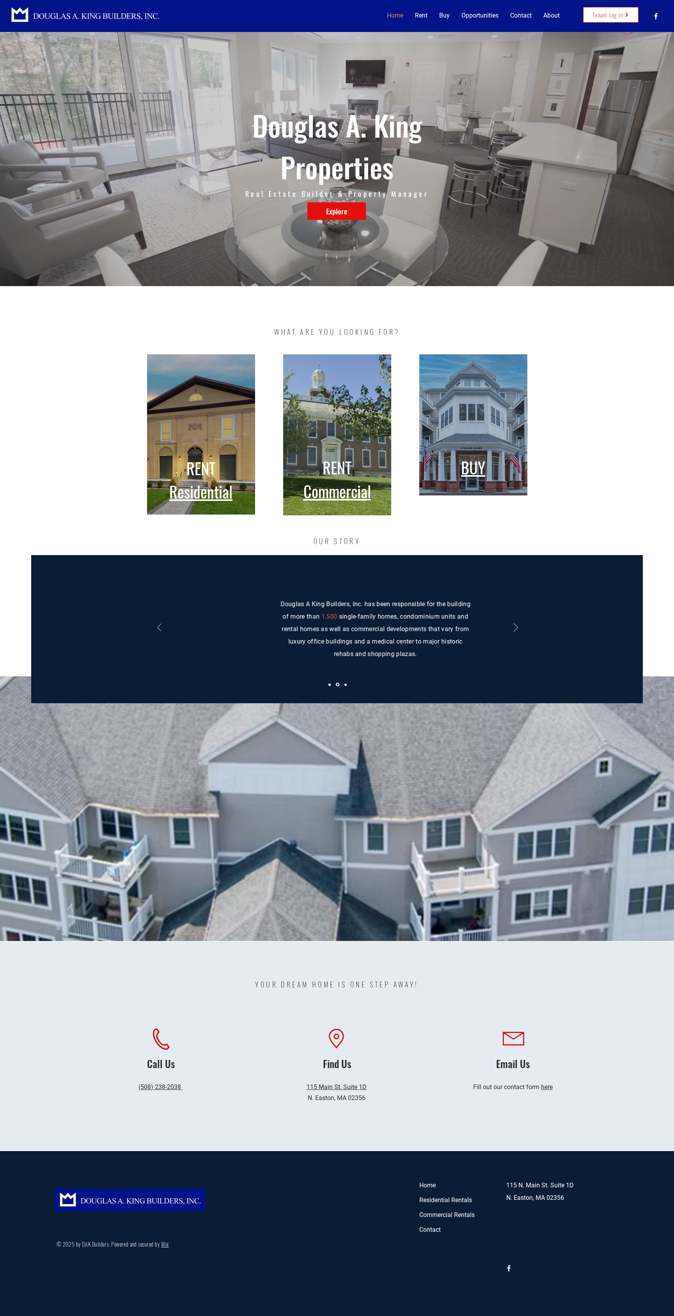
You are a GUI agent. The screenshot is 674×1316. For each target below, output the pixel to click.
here (547, 1087)
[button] (421, 15)
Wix (165, 1244)
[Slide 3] (345, 684)
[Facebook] (656, 16)
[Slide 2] (338, 684)
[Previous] (159, 628)
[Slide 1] (330, 684)
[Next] (516, 628)
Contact (430, 1229)
